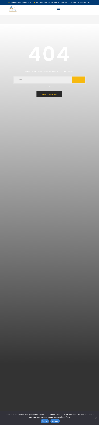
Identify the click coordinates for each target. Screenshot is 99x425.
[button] (58, 9)
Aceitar (45, 421)
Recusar (55, 421)
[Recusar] (95, 418)
